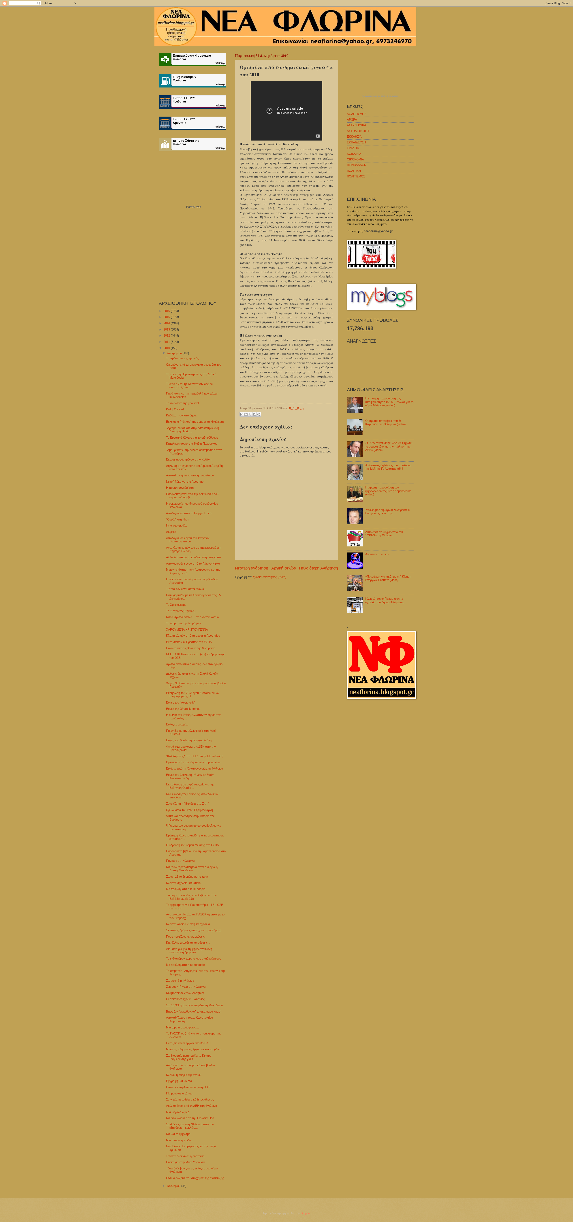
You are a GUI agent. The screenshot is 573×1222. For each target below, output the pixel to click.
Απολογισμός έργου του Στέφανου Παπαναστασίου (188, 539)
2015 (167, 317)
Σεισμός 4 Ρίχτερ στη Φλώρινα (186, 986)
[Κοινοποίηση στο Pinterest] (259, 414)
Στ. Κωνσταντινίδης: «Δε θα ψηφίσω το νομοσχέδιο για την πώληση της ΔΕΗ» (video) (388, 446)
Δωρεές (171, 531)
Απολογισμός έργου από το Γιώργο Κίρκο (193, 563)
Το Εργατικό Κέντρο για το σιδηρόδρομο (192, 437)
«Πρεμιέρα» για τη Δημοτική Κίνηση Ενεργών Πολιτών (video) (388, 578)
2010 (167, 348)
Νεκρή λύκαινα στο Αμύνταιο (184, 481)
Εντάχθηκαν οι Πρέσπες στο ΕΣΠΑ (189, 642)
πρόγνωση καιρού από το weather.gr (380, 96)
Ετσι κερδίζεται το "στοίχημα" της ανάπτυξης (195, 1178)
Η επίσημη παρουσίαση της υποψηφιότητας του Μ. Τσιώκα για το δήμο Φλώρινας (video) (389, 402)
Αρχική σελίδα (283, 568)
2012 (167, 335)
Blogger (305, 1213)
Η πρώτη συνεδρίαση (180, 487)
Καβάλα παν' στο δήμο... (182, 415)
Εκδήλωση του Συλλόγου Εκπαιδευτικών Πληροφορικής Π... (192, 694)
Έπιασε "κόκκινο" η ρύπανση (185, 1156)
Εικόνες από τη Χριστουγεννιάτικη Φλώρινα (194, 768)
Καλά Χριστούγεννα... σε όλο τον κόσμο (192, 617)
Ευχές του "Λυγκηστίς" (180, 702)
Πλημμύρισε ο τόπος (179, 1093)
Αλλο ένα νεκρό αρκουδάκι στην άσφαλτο (193, 557)
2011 (167, 341)
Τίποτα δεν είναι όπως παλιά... (186, 589)
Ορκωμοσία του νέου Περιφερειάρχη (189, 810)
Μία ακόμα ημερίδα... (180, 1140)
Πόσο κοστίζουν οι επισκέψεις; (185, 936)
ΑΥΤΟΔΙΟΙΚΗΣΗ (358, 131)
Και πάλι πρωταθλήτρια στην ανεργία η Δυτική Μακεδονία (192, 868)
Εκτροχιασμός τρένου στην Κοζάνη (188, 459)
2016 (167, 311)
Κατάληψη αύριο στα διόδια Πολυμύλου (191, 443)
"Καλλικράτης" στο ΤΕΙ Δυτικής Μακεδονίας (194, 756)
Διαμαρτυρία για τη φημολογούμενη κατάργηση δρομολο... (189, 950)
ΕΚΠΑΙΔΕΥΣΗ (356, 142)
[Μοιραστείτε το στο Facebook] (254, 414)
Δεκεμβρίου (175, 353)
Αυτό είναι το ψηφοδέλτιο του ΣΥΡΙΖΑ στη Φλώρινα (384, 533)
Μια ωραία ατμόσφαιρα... (182, 1027)
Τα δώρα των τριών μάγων (183, 623)
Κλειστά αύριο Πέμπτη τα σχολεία (188, 924)
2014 (167, 323)
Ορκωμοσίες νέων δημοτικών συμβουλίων (193, 762)
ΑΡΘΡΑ (352, 119)
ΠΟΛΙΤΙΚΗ (354, 171)
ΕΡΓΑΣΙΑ (353, 148)
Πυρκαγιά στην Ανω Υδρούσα (185, 1162)
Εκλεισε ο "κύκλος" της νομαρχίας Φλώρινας (195, 421)
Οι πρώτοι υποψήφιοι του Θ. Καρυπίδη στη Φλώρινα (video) (385, 422)
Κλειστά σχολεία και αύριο (183, 883)
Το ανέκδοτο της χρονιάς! (182, 403)
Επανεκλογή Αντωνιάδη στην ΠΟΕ (189, 1087)
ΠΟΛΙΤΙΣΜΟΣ (356, 176)
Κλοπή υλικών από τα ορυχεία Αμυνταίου (193, 635)
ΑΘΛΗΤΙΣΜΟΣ (356, 114)
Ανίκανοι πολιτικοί (377, 554)
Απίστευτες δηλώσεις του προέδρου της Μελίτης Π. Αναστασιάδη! (388, 467)
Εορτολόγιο (193, 207)
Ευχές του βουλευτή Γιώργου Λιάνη (189, 740)
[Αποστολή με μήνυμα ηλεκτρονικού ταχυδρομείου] (241, 414)
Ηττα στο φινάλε (176, 525)
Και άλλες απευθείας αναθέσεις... (188, 942)
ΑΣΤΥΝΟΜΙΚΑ (356, 125)
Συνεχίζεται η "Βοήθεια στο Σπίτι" (187, 803)
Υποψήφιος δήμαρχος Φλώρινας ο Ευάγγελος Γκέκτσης (387, 511)
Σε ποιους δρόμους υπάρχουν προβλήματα (194, 930)
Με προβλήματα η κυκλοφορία (185, 889)
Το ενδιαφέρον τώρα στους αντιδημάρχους (193, 958)
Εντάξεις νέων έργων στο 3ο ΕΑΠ (188, 1043)
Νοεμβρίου (174, 1186)
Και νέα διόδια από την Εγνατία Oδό (190, 1118)
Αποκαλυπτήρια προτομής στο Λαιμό (190, 475)
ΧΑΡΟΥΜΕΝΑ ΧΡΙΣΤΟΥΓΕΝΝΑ (187, 629)
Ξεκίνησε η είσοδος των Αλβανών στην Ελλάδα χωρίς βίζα (191, 897)
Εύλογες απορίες (177, 724)
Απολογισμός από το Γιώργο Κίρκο (188, 513)
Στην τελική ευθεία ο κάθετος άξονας (190, 1099)
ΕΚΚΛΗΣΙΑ (354, 136)
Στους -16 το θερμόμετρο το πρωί (187, 876)
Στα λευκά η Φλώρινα (180, 980)
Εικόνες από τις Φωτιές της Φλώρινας (190, 648)
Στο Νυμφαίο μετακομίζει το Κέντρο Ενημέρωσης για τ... (188, 1057)
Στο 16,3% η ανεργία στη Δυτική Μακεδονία (194, 1005)
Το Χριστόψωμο (176, 604)
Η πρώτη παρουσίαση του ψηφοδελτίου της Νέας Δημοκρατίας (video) (388, 491)
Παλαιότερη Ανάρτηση (318, 568)
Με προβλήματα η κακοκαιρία (185, 964)
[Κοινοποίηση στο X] (250, 414)
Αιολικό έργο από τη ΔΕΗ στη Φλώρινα (191, 1105)
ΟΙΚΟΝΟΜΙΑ (355, 159)
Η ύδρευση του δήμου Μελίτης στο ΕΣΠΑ (192, 845)
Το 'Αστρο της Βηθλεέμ (180, 611)
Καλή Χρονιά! (175, 409)
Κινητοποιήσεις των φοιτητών (185, 993)
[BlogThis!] (246, 414)
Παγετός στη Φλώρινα (180, 860)
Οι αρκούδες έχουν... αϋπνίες (185, 999)
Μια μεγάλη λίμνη (177, 1112)
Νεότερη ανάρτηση (251, 568)
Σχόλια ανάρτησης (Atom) (269, 577)
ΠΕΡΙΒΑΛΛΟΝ (356, 165)
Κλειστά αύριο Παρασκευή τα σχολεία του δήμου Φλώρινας (384, 600)
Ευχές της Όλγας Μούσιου (183, 708)
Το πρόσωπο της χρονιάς (182, 358)
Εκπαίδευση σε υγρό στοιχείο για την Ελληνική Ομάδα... (190, 786)
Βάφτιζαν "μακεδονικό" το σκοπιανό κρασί (193, 1011)
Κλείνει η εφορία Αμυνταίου (183, 1075)
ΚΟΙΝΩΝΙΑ (354, 154)
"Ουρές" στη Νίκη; (177, 519)
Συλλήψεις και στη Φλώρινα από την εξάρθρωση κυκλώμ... (190, 1126)
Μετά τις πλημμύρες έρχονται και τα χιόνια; (194, 1049)
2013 (167, 329)
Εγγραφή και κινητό (179, 1081)
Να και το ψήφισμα (178, 1134)
